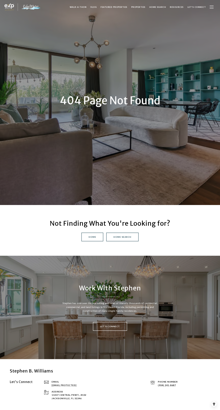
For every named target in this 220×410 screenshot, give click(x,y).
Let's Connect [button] (110, 326)
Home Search (122, 237)
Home (92, 237)
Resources (177, 7)
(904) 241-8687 (167, 385)
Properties (138, 7)
